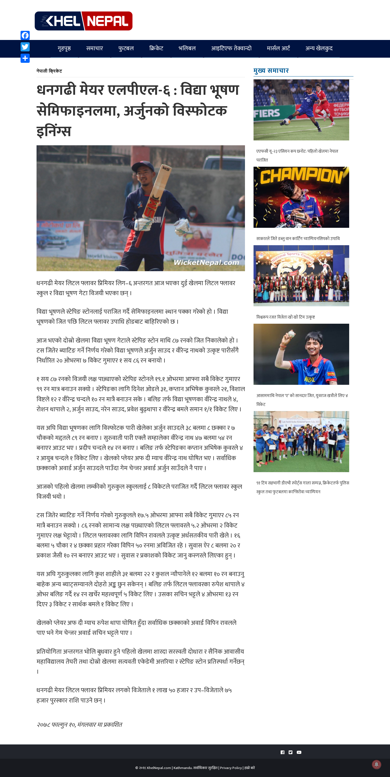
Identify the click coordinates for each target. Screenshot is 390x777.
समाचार (94, 48)
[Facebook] (25, 35)
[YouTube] (299, 752)
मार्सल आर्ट (278, 48)
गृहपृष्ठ (64, 48)
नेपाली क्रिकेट (49, 70)
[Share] (25, 58)
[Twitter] (25, 47)
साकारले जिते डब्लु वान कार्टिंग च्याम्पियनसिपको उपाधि (298, 238)
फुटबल (126, 48)
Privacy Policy (231, 768)
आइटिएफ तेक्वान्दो (231, 48)
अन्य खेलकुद (319, 48)
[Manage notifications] (376, 764)
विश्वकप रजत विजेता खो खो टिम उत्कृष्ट (285, 317)
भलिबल (187, 48)
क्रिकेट (156, 48)
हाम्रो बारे (249, 768)
